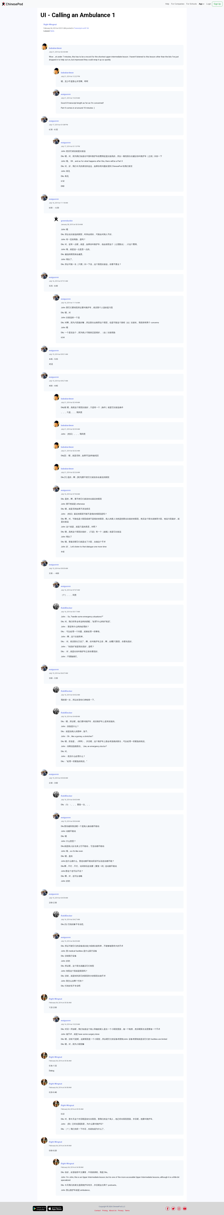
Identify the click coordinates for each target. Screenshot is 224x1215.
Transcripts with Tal (81, 28)
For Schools (191, 4)
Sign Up (217, 4)
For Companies (177, 4)
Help (167, 4)
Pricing (105, 1211)
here (52, 31)
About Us (112, 1211)
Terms (127, 1211)
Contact (97, 1211)
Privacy (120, 1211)
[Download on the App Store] (55, 1208)
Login (208, 4)
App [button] (201, 4)
